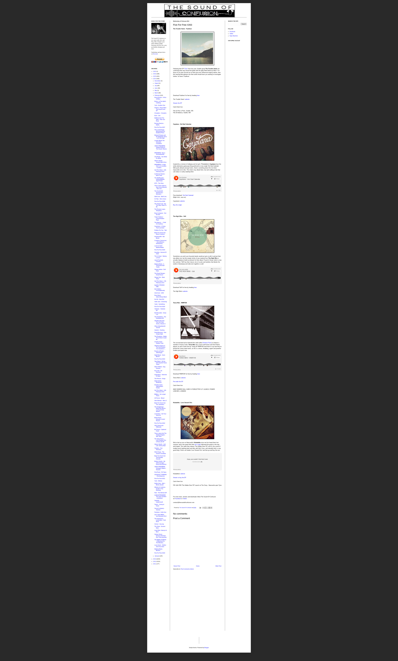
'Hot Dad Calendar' (188, 195)
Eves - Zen (157, 115)
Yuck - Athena (158, 481)
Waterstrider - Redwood (158, 381)
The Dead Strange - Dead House (160, 274)
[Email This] (203, 508)
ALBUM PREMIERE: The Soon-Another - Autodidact (160, 496)
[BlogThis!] (205, 508)
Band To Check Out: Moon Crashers (160, 233)
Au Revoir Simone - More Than (159, 174)
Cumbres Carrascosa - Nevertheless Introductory (160, 242)
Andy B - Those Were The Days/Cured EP (160, 109)
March (156, 93)
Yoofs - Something (159, 304)
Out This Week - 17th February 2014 (160, 281)
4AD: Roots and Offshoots (158, 426)
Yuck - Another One (159, 105)
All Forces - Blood (159, 398)
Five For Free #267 (159, 127)
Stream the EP (177, 103)
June (156, 88)
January (157, 556)
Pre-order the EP (178, 381)
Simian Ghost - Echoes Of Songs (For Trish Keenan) (160, 536)
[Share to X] (207, 508)
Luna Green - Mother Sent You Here (160, 545)
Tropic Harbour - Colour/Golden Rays (159, 218)
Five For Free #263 (159, 359)
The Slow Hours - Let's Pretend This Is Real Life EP (160, 440)
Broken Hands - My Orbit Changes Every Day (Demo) (160, 463)
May (156, 90)
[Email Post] (200, 507)
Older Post (218, 566)
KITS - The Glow (159, 183)
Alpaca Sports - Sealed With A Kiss (160, 161)
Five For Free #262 (159, 423)
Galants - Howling (159, 330)
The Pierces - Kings (159, 378)
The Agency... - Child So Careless (160, 223)
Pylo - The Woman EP (160, 492)
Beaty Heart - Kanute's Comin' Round (159, 419)
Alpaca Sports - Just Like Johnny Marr (160, 445)
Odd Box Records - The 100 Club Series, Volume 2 (160, 322)
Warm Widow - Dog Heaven (159, 367)
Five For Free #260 (159, 553)
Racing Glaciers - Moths (159, 124)
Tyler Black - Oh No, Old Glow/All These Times (160, 363)
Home (198, 566)
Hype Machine (234, 36)
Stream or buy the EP (179, 477)
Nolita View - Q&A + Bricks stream (159, 484)
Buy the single (177, 205)
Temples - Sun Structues (158, 448)
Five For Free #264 (159, 306)
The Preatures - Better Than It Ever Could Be (160, 338)
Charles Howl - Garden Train (158, 342)
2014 (154, 78)
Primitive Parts (207, 342)
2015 (154, 76)
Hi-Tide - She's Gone (160, 199)
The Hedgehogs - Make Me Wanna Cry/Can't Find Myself (160, 409)
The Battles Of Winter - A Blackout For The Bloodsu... (160, 541)
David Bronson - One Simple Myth (160, 333)
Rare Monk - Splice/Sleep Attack (160, 296)
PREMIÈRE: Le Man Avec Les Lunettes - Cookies (160, 166)
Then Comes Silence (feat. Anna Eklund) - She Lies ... (160, 187)
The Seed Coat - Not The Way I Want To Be (160, 205)
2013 (154, 559)
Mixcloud (155, 54)
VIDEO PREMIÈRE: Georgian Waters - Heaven (160, 468)
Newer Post (177, 566)
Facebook (178, 498)
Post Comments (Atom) (187, 569)
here (198, 95)
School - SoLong (159, 524)
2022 (154, 71)
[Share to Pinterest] (211, 508)
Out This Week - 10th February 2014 (160, 391)
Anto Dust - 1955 (159, 293)
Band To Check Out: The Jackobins (160, 403)
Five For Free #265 (159, 250)
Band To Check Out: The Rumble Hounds (160, 457)
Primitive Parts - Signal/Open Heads (158, 386)
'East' (186, 68)
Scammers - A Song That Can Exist (159, 227)
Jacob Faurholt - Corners (159, 260)
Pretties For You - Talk (160, 230)
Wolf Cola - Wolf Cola (160, 196)
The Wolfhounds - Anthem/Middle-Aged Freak (159, 179)
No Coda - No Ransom (158, 371)
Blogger (206, 647)
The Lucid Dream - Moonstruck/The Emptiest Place (159, 131)
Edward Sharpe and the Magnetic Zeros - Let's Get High (160, 136)
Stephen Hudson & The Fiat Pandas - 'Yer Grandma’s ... (160, 347)
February (157, 95)
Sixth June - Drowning (160, 301)
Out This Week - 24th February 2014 (160, 170)
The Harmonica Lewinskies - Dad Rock (160, 520)
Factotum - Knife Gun (160, 512)
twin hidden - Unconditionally (159, 289)
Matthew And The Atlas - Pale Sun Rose (159, 119)
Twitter (185, 498)
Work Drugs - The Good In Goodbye (160, 452)
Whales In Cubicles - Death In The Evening (160, 489)
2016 (154, 74)
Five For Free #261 (159, 478)
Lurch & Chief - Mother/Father (159, 246)
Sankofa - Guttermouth (158, 501)
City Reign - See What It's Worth (160, 157)
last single (198, 444)
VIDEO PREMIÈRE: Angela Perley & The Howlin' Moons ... (160, 148)
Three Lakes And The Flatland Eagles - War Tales (160, 435)
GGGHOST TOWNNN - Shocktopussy (160, 475)
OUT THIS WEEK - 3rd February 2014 (160, 515)
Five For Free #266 (159, 201)
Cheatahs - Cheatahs (160, 113)
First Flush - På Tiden (160, 472)
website (187, 99)
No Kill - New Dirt (159, 299)
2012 (154, 561)
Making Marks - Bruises (158, 549)
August (157, 83)
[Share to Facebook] (209, 508)
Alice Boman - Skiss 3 (160, 400)
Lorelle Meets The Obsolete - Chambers (159, 142)
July (156, 85)
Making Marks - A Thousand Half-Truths (159, 265)
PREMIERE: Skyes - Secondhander (160, 153)
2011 (154, 564)
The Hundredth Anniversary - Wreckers (158, 192)
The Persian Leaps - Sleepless (160, 209)
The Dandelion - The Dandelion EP (160, 317)
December (158, 81)
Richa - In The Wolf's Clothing (160, 102)
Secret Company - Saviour (159, 509)
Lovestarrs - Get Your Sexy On (160, 414)
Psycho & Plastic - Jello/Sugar (159, 351)
